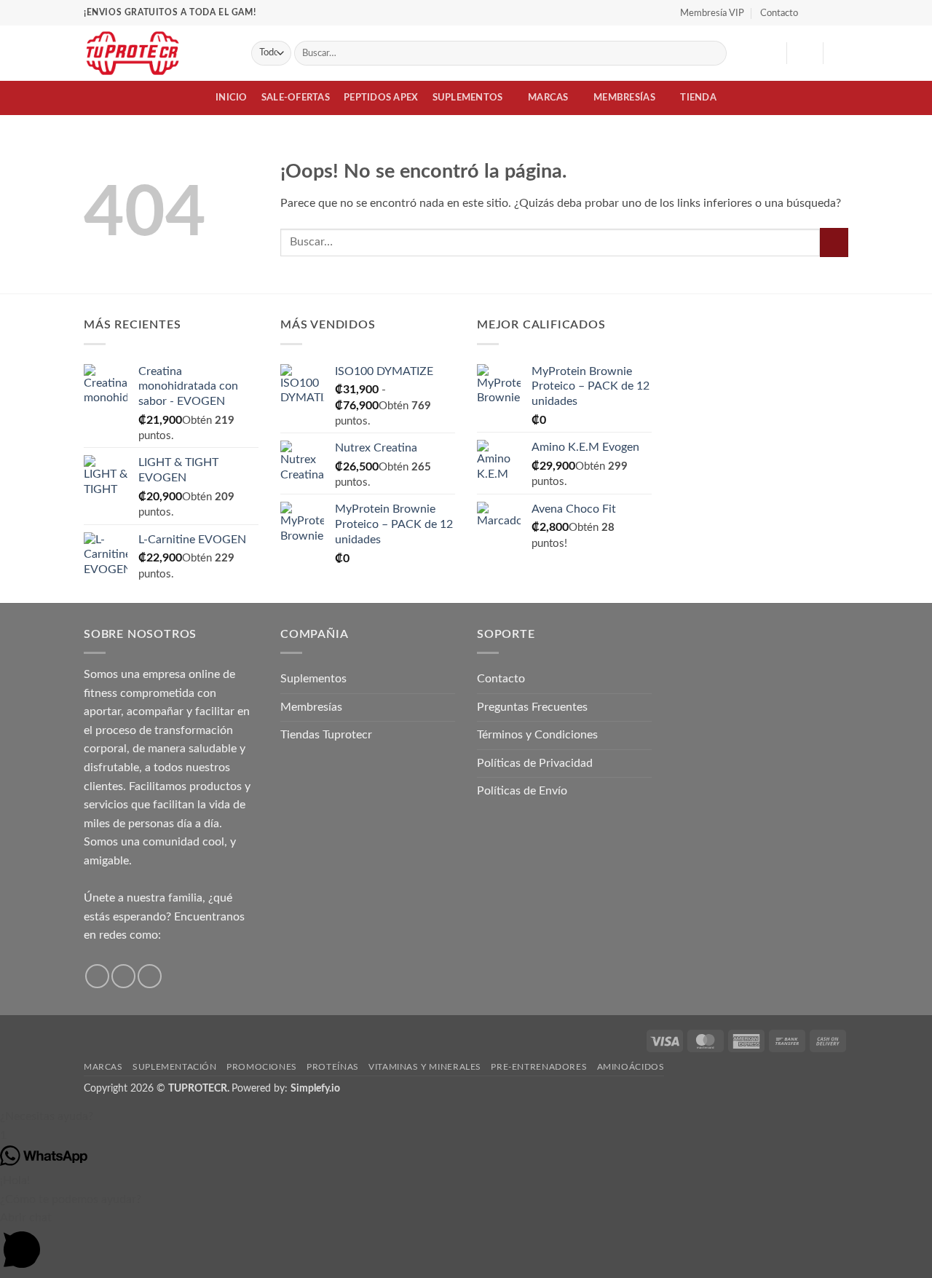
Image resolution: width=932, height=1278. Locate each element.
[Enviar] (713, 53)
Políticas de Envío (522, 791)
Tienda (698, 97)
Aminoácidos (631, 1066)
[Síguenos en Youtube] (841, 12)
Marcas (548, 97)
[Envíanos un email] (150, 976)
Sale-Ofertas (295, 97)
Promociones (261, 1066)
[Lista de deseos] (769, 53)
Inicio (232, 97)
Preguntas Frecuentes (532, 707)
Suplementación (175, 1066)
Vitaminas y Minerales (424, 1066)
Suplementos (468, 97)
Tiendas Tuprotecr (326, 735)
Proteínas (333, 1066)
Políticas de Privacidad (535, 763)
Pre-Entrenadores (539, 1066)
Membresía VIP (712, 13)
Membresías (624, 97)
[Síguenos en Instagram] (827, 12)
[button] (804, 53)
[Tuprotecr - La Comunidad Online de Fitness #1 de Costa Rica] (156, 53)
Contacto (779, 13)
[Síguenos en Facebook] (813, 12)
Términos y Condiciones (537, 735)
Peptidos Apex (381, 97)
